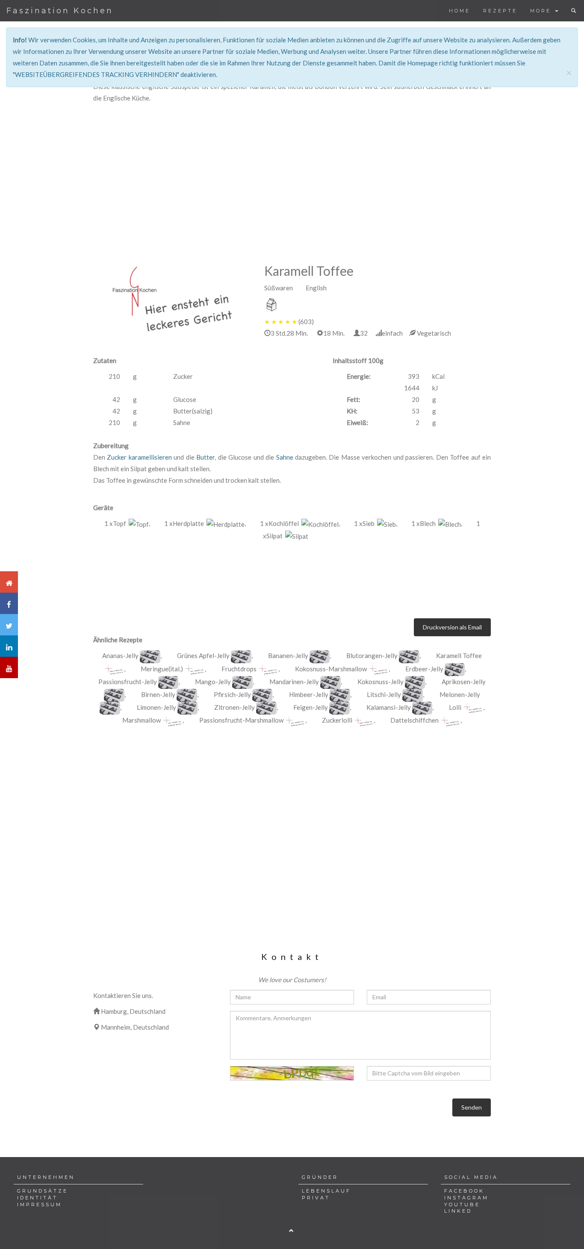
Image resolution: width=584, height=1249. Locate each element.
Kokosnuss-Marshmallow (331, 669)
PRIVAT (316, 1198)
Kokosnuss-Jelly (380, 681)
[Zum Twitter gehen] (9, 624)
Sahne (284, 457)
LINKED (458, 1211)
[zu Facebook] (9, 603)
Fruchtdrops (239, 669)
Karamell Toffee (459, 655)
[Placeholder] (172, 298)
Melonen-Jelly (459, 694)
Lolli (455, 707)
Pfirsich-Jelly (232, 694)
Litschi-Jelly (384, 694)
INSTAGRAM (466, 1198)
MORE (542, 11)
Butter (205, 457)
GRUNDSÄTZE (42, 1191)
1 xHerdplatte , (205, 523)
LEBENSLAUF (326, 1191)
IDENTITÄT (37, 1198)
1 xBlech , (436, 523)
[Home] (9, 582)
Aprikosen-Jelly (464, 681)
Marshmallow (141, 720)
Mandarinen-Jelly (294, 681)
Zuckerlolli (337, 720)
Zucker (117, 457)
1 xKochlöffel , (300, 523)
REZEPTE (500, 11)
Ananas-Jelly (120, 655)
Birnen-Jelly (158, 694)
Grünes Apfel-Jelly (203, 655)
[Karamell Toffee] (150, 656)
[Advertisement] (292, 168)
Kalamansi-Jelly (388, 707)
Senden (471, 1107)
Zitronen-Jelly (234, 707)
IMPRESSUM (39, 1205)
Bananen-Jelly (288, 655)
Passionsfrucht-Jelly (127, 681)
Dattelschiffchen (414, 720)
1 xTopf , (127, 523)
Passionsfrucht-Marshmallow (241, 720)
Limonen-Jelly (156, 707)
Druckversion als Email (452, 627)
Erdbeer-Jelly (424, 669)
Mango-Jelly (213, 681)
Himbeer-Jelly (308, 694)
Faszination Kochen (59, 10)
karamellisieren (150, 457)
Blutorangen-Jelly (372, 655)
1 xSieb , (375, 523)
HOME (459, 11)
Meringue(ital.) (162, 669)
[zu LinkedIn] (9, 646)
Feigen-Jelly (310, 707)
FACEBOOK (464, 1191)
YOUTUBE (462, 1205)
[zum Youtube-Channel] (9, 667)
